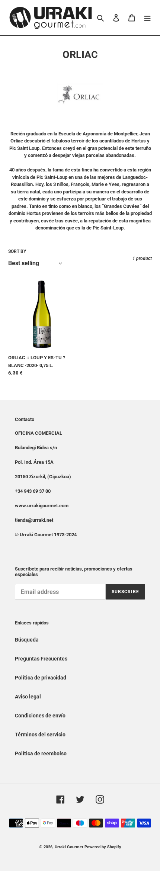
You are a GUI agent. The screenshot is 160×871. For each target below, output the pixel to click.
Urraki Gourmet (69, 847)
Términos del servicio (40, 734)
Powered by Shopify (102, 847)
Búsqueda (27, 640)
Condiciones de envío (40, 716)
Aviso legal (28, 697)
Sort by (17, 251)
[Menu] (147, 17)
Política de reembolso (41, 753)
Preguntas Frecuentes (41, 659)
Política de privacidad (40, 678)
